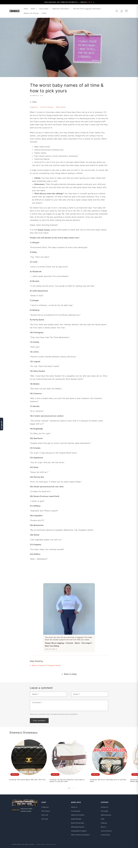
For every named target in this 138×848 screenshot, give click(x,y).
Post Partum (46, 811)
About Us (74, 807)
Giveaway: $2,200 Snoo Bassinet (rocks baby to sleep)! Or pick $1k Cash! (67, 780)
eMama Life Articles (77, 815)
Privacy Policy (105, 835)
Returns (103, 827)
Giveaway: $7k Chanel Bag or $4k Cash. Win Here (27, 779)
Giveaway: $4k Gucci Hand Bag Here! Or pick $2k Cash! (108, 780)
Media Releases (76, 819)
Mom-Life (45, 815)
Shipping (104, 823)
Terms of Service (106, 831)
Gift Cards (45, 819)
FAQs (102, 819)
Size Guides (104, 811)
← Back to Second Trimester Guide (45, 665)
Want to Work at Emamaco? (80, 835)
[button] (33, 8)
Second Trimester (47, 107)
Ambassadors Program (78, 831)
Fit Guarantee (75, 811)
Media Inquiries (106, 815)
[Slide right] (73, 788)
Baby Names (61, 107)
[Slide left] (64, 788)
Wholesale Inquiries (77, 827)
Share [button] (34, 102)
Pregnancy (34, 107)
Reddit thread (44, 230)
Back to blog (70, 674)
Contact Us (104, 807)
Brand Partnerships (77, 823)
